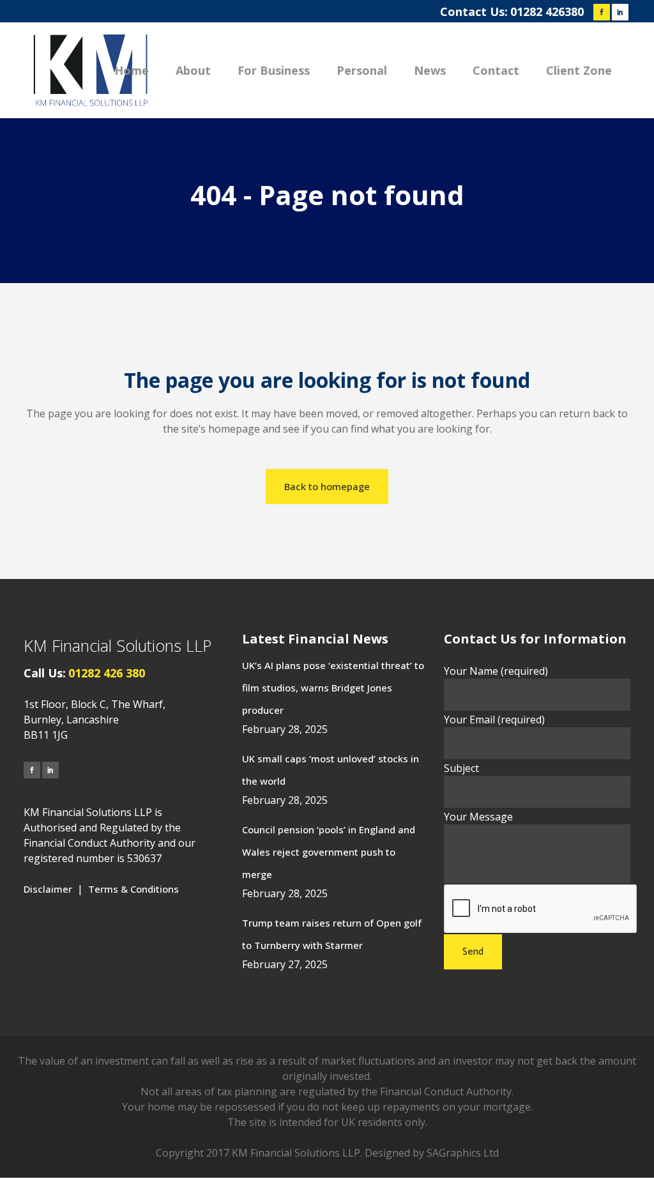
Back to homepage (327, 486)
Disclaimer (48, 888)
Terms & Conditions (133, 888)
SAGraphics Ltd (463, 1153)
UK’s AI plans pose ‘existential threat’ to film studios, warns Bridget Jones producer (333, 687)
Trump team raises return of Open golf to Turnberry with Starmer (332, 934)
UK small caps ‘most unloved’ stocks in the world (330, 769)
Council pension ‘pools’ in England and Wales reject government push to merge (328, 852)
